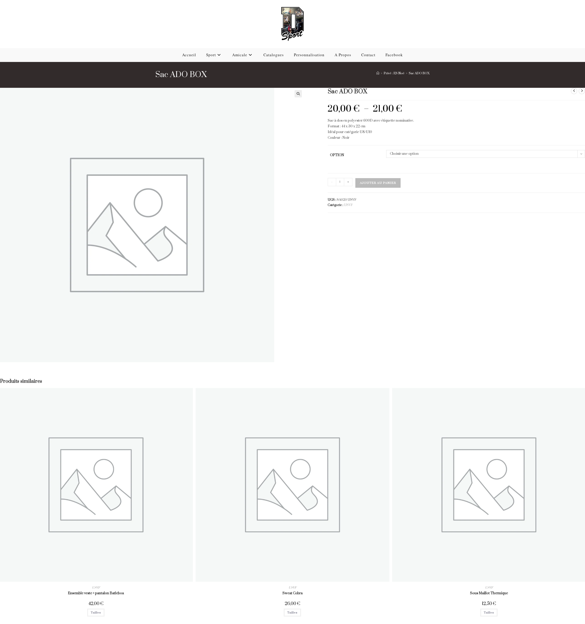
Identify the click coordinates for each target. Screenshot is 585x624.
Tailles (96, 612)
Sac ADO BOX (419, 73)
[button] (298, 93)
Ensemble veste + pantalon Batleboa (96, 593)
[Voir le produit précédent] (574, 91)
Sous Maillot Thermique (489, 593)
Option (337, 155)
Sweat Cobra (292, 593)
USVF (348, 205)
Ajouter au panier (378, 183)
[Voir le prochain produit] (582, 91)
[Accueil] (377, 73)
